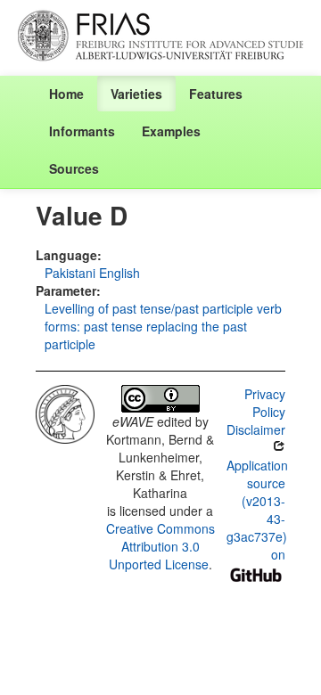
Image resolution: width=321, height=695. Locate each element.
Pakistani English (92, 273)
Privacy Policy (264, 403)
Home (66, 93)
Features (216, 93)
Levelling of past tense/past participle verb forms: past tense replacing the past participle (163, 326)
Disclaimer (255, 429)
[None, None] (65, 412)
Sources (74, 168)
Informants (82, 131)
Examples (171, 131)
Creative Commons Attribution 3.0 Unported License (160, 546)
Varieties (136, 93)
